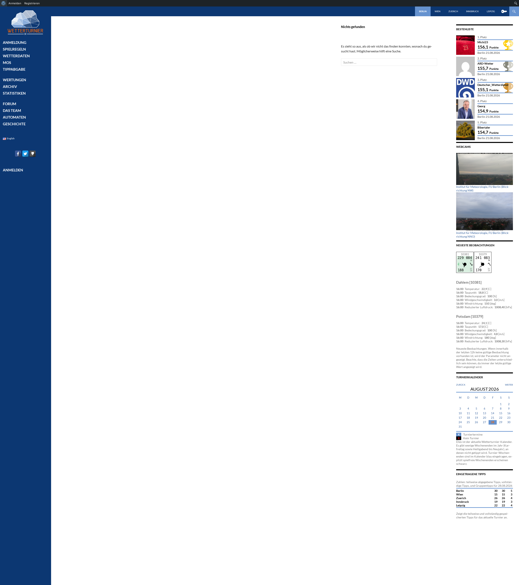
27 (484, 422)
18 (468, 417)
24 (460, 422)
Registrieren (32, 3)
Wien (437, 11)
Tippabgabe (14, 69)
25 (468, 422)
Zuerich (453, 11)
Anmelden (15, 3)
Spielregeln (14, 49)
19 (476, 417)
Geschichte (14, 124)
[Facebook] (18, 153)
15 (500, 413)
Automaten (14, 117)
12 (476, 413)
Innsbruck (472, 11)
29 (500, 422)
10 (460, 413)
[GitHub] (32, 153)
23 (508, 417)
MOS (7, 62)
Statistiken (14, 93)
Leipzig (491, 11)
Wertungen (14, 80)
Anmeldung (14, 42)
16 (508, 413)
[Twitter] (25, 153)
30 (508, 422)
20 (484, 417)
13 (484, 413)
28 (492, 422)
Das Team (12, 110)
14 (492, 413)
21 (492, 417)
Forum (9, 104)
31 (460, 426)
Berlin (423, 11)
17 (460, 417)
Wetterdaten (16, 56)
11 (468, 413)
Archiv (10, 86)
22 (500, 417)
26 (476, 422)
